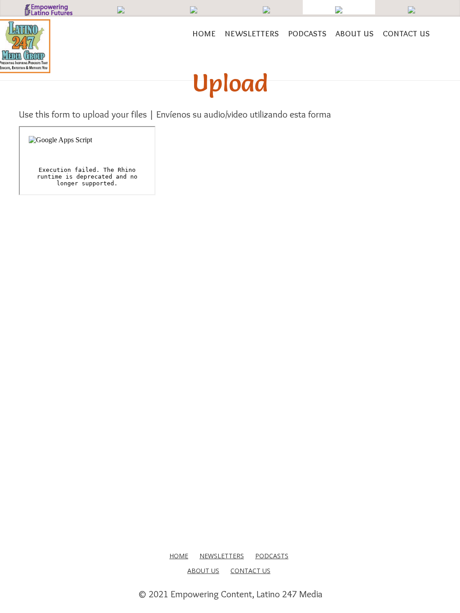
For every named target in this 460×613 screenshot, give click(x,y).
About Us (355, 33)
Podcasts (307, 33)
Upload (230, 83)
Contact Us (406, 33)
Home (204, 33)
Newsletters (252, 33)
